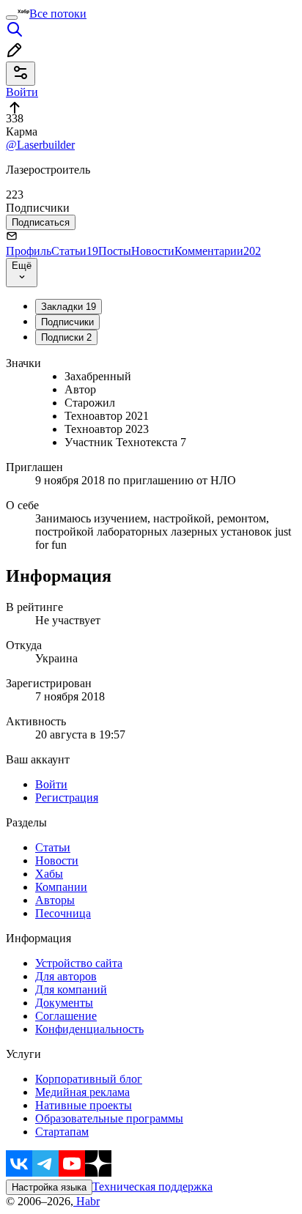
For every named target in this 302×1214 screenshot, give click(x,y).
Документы (64, 1002)
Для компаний (71, 989)
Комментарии (217, 251)
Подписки (66, 337)
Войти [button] (22, 92)
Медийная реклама (82, 1092)
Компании (61, 887)
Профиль (28, 251)
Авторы (55, 900)
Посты (114, 251)
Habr (86, 1201)
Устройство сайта (78, 963)
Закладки (68, 306)
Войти (51, 784)
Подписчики (67, 322)
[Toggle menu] (12, 17)
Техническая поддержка (152, 1186)
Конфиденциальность (89, 1029)
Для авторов (66, 976)
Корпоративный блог (88, 1079)
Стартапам (62, 1131)
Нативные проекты (83, 1105)
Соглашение (66, 1016)
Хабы (49, 873)
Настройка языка (49, 1187)
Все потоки (57, 13)
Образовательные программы (109, 1118)
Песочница (63, 913)
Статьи (74, 251)
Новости (152, 251)
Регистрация (66, 797)
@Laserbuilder (40, 144)
